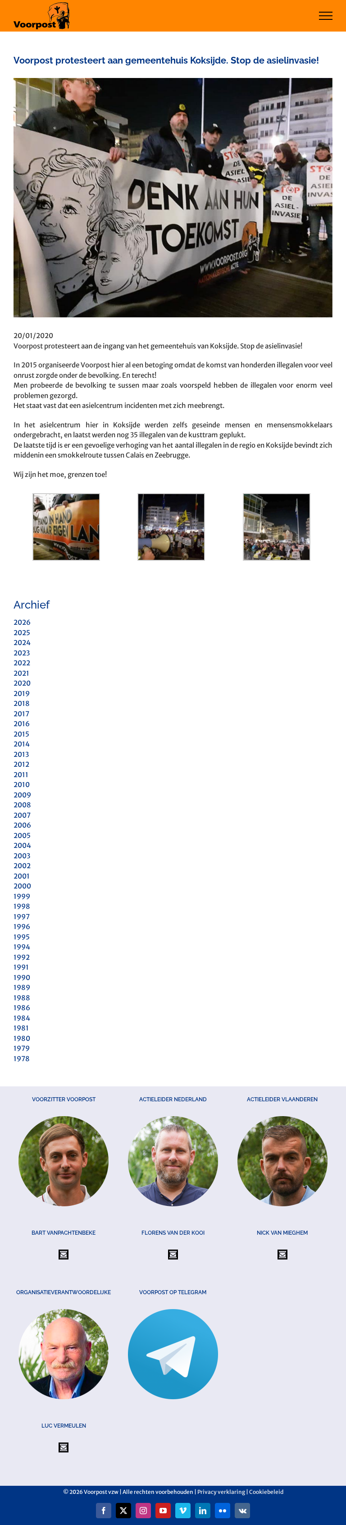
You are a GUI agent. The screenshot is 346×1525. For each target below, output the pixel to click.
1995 (22, 937)
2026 (22, 622)
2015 (21, 734)
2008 (22, 805)
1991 (21, 967)
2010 (22, 784)
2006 (22, 825)
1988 (22, 998)
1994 (22, 947)
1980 (22, 1038)
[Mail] (63, 1254)
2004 (22, 845)
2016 (22, 723)
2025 (22, 632)
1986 (22, 1007)
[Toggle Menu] (326, 16)
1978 (22, 1058)
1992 (22, 957)
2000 (22, 886)
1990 (22, 977)
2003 (22, 856)
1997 (22, 916)
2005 (22, 835)
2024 (22, 642)
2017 (21, 714)
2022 (22, 663)
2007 (22, 815)
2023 (22, 653)
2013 (21, 754)
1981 (21, 1028)
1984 (22, 1018)
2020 (22, 683)
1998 (22, 906)
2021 (21, 673)
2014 (22, 744)
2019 (22, 693)
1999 (22, 896)
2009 (22, 795)
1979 (22, 1048)
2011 (21, 774)
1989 (22, 987)
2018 (22, 703)
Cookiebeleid (266, 1491)
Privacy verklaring (221, 1491)
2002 (22, 865)
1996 (22, 926)
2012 (21, 764)
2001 (22, 876)
